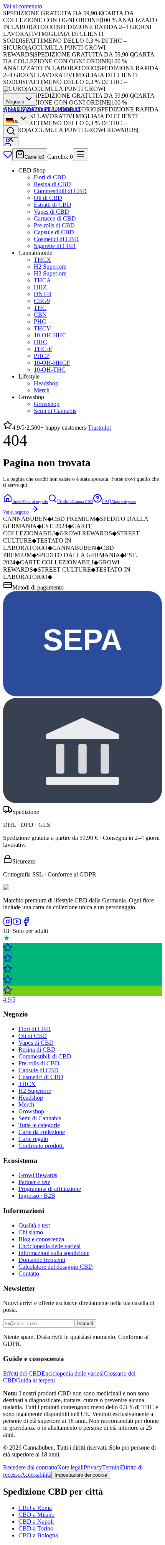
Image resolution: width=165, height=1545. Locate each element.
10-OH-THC (50, 369)
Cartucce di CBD (55, 218)
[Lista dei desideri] (7, 156)
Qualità (12, 109)
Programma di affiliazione (49, 1189)
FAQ (54, 109)
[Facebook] (26, 924)
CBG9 (42, 301)
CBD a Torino (35, 1528)
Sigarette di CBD (55, 246)
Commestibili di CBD (60, 191)
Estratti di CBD (52, 204)
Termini (111, 1467)
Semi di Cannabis (55, 411)
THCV (42, 328)
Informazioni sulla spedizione (53, 1253)
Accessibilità (36, 1474)
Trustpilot (99, 427)
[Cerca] (10, 131)
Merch (42, 390)
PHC (40, 321)
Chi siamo (30, 1232)
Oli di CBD (48, 198)
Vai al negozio (16, 512)
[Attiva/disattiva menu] (80, 154)
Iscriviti (85, 1323)
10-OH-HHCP (52, 362)
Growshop (46, 404)
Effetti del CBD (22, 1373)
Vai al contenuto (22, 6)
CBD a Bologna (38, 1535)
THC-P (43, 349)
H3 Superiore (50, 273)
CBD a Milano (36, 1514)
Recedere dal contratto (30, 1467)
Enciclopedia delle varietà (49, 1246)
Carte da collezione (41, 1132)
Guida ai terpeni (35, 1380)
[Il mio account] (7, 145)
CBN (40, 314)
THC (40, 307)
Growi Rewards (37, 1175)
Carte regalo (33, 1139)
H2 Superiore (50, 266)
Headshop (46, 383)
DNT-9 (42, 294)
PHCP (42, 356)
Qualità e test (34, 1225)
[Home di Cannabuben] (28, 89)
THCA (42, 280)
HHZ (40, 287)
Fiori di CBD (50, 177)
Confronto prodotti (41, 1145)
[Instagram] (7, 924)
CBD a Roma (35, 1508)
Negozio (15, 102)
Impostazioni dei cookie (80, 1475)
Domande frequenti (41, 1260)
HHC (40, 342)
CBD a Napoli (36, 1521)
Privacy (93, 1467)
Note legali (70, 1467)
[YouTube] (16, 924)
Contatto (70, 109)
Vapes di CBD (51, 211)
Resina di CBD (52, 184)
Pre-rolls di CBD (54, 225)
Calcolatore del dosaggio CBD (55, 1266)
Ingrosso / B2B (36, 1195)
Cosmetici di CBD (56, 239)
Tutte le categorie (39, 1125)
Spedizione (34, 109)
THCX (42, 259)
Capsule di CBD (54, 232)
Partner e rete (34, 1182)
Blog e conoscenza (41, 1239)
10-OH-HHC (50, 335)
